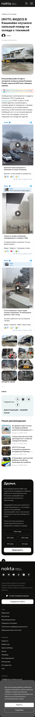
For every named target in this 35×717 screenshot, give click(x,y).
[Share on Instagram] (23, 399)
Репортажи (6, 662)
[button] (26, 3)
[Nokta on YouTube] (14, 575)
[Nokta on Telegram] (8, 575)
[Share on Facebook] (18, 405)
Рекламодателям (8, 620)
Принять (19, 705)
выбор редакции (11, 410)
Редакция (5, 613)
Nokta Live (5, 644)
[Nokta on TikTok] (19, 575)
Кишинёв (24, 410)
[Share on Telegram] (28, 399)
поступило (6, 101)
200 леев (24, 538)
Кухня (4, 651)
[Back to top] (3, 561)
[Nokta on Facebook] (29, 575)
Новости (5, 641)
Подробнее (19, 710)
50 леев (25, 544)
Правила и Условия (9, 623)
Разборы (5, 655)
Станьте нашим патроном (19, 596)
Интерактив (6, 665)
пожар (7, 413)
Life (3, 668)
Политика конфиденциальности (15, 627)
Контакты (5, 616)
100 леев (10, 544)
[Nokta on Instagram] (24, 575)
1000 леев (17, 531)
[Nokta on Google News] (3, 575)
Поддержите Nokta (17, 601)
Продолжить (17, 550)
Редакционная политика (11, 630)
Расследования (8, 658)
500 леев (10, 538)
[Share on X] (18, 399)
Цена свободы (7, 648)
